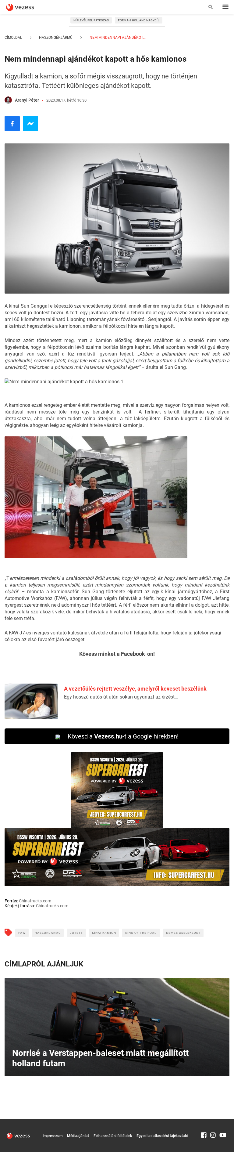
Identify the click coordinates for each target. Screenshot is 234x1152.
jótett (76, 932)
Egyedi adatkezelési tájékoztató (162, 1136)
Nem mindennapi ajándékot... (117, 37)
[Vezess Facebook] (204, 1122)
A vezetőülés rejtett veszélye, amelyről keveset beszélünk (135, 688)
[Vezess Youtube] (222, 1122)
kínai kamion (104, 932)
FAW (22, 932)
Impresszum (52, 1136)
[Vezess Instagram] (213, 1122)
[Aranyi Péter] (8, 100)
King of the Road (141, 932)
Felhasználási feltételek (113, 1136)
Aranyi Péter (27, 100)
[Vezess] (26, 7)
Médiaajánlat (78, 1136)
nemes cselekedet (183, 932)
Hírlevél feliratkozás (91, 20)
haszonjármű (48, 932)
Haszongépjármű (55, 37)
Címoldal (13, 37)
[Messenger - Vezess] (30, 123)
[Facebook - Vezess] (12, 123)
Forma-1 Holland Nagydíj (138, 20)
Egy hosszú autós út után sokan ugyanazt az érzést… (121, 697)
